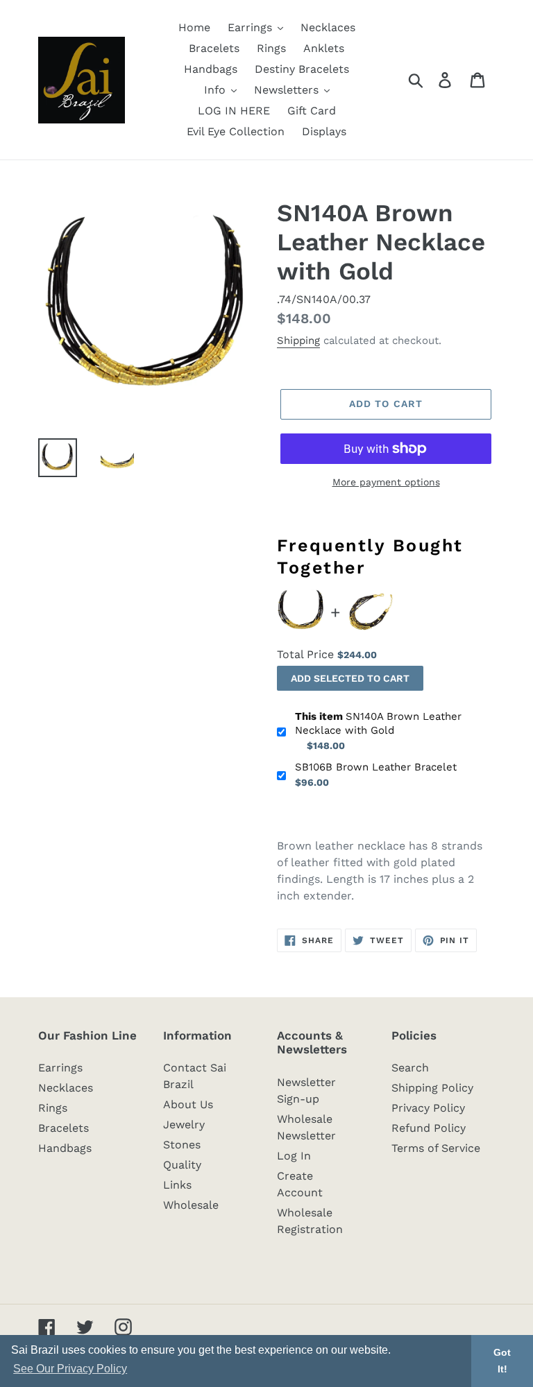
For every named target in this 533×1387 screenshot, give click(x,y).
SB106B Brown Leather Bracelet (376, 767)
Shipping (298, 340)
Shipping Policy (432, 1087)
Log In (294, 1155)
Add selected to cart (350, 678)
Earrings (60, 1067)
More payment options (386, 482)
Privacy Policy (428, 1107)
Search (410, 1067)
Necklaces (65, 1087)
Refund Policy (428, 1128)
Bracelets (63, 1128)
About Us (188, 1104)
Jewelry (184, 1124)
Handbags (65, 1148)
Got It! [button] (502, 1361)
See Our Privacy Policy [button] (70, 1369)
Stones (182, 1144)
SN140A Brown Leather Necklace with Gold (378, 723)
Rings (52, 1107)
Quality (182, 1164)
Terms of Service (435, 1148)
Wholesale (191, 1205)
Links (177, 1184)
